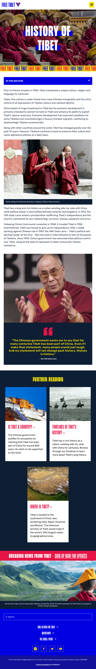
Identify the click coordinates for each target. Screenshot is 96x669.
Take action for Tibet (46, 626)
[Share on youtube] (61, 649)
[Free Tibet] (11, 5)
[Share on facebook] (44, 649)
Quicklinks (46, 632)
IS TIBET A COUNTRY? (20, 426)
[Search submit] (6, 617)
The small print (46, 638)
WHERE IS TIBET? (39, 506)
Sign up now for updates (71, 555)
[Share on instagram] (35, 649)
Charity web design (42, 664)
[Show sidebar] (89, 80)
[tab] (48, 627)
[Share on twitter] (52, 649)
